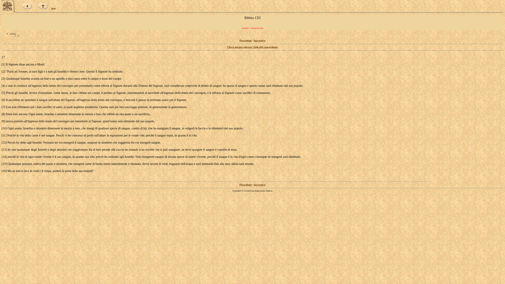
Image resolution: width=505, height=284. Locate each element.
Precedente (245, 40)
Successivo (260, 40)
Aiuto (53, 8)
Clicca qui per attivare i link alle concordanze (252, 47)
